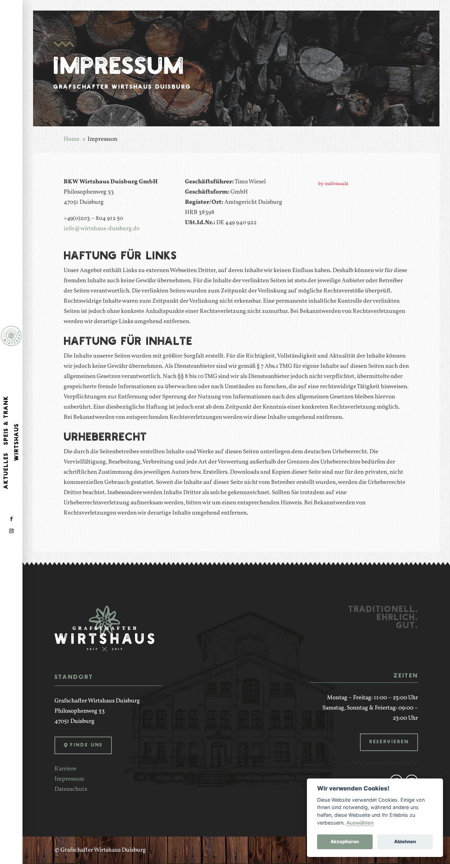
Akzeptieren (344, 841)
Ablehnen (405, 841)
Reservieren (389, 742)
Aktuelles (6, 471)
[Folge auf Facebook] (11, 519)
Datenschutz (71, 789)
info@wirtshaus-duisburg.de (102, 229)
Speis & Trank (6, 420)
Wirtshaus (16, 442)
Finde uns (86, 745)
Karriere (65, 769)
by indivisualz (333, 184)
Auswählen (360, 823)
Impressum (69, 779)
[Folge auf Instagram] (11, 531)
